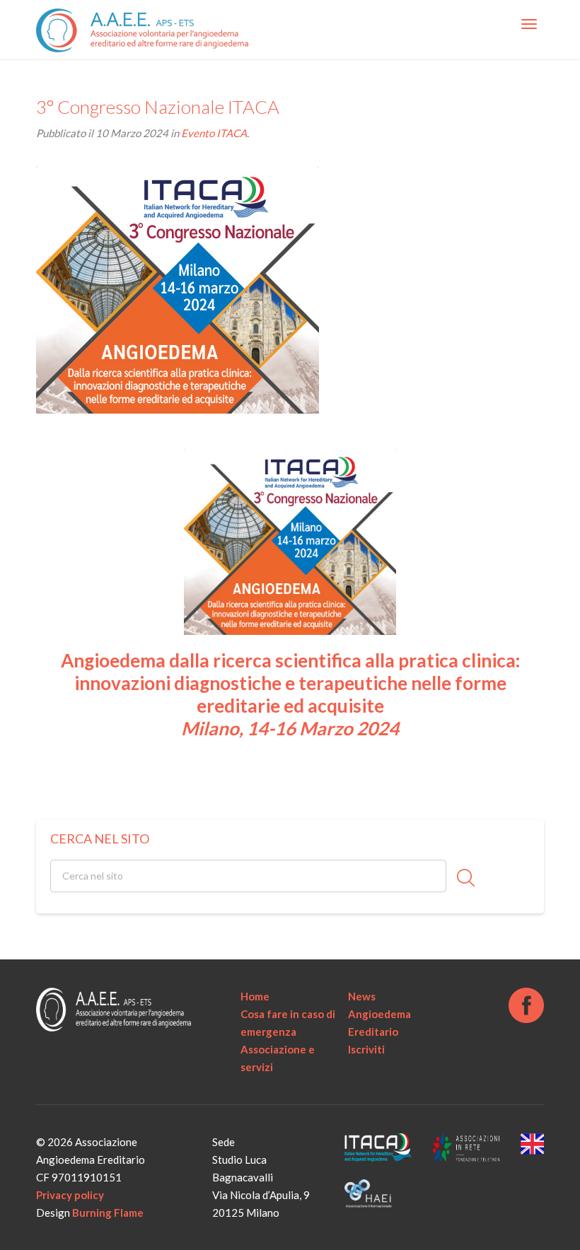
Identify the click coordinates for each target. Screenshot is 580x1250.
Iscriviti (366, 1049)
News (362, 996)
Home (254, 996)
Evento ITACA (214, 133)
